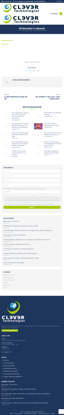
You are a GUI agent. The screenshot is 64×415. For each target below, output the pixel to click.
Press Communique (8, 280)
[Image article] (6, 115)
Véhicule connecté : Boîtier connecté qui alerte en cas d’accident (19, 152)
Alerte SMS (6, 360)
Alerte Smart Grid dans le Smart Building (14, 262)
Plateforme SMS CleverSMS (10, 371)
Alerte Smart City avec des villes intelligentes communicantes (52, 133)
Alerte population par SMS (10, 368)
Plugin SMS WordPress (9, 365)
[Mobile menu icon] (60, 13)
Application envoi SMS (34, 62)
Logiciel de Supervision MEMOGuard (12, 376)
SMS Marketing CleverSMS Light (11, 374)
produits (6, 282)
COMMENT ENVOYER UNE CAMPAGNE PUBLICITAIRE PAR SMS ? (20, 253)
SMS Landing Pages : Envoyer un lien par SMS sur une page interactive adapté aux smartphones (20, 115)
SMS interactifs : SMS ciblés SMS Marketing (52, 113)
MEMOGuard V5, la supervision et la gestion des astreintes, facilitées (21, 226)
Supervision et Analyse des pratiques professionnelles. (51, 152)
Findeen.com (5, 44)
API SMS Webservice (8, 363)
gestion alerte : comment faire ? (12, 221)
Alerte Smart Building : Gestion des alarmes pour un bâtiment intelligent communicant (20, 143)
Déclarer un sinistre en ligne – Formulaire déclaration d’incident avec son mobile (52, 143)
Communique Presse (9, 277)
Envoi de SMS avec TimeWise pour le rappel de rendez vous (19, 249)
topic (5, 287)
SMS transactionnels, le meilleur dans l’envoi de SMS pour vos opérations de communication (20, 125)
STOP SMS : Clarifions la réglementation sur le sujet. (51, 124)
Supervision (6, 285)
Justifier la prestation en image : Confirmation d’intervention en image (20, 134)
